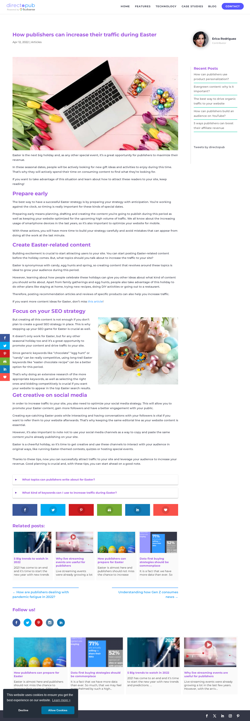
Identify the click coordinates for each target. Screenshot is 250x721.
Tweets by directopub (209, 147)
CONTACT (233, 6)
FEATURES (143, 6)
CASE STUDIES (192, 6)
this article (95, 301)
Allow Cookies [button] (57, 710)
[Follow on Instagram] (230, 716)
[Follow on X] (215, 716)
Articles (36, 42)
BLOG (212, 6)
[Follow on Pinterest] (238, 716)
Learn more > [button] (61, 700)
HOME (125, 6)
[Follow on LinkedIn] (222, 716)
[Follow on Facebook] (207, 716)
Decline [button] (23, 710)
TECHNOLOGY (166, 6)
